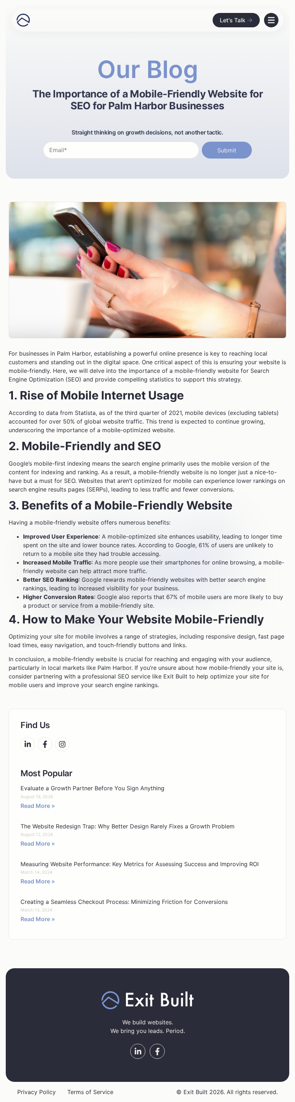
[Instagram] (62, 744)
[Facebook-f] (45, 744)
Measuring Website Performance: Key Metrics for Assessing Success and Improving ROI (140, 864)
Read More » (38, 805)
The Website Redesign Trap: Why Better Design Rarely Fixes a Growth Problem (128, 826)
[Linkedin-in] (28, 744)
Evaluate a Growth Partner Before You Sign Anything (92, 788)
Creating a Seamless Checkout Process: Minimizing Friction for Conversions (124, 901)
